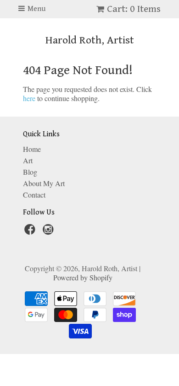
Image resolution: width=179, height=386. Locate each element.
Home (32, 149)
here (29, 98)
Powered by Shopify (82, 277)
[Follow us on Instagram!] (49, 232)
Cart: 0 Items (134, 9)
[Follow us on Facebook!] (31, 232)
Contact (34, 194)
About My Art (44, 183)
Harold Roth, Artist (89, 40)
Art (28, 160)
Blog (30, 172)
